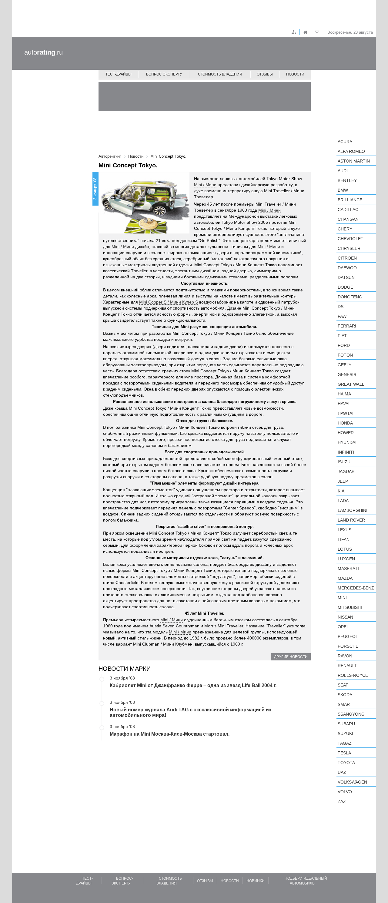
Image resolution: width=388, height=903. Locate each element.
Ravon (345, 655)
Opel (343, 626)
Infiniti (346, 452)
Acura (345, 141)
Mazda (345, 578)
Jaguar (346, 471)
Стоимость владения (220, 74)
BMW (343, 190)
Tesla (344, 752)
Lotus (345, 549)
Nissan (345, 617)
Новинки (255, 881)
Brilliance (350, 199)
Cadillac (348, 209)
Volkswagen (352, 782)
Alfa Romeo (351, 151)
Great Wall (351, 384)
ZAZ (342, 801)
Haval (344, 403)
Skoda (345, 694)
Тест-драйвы (118, 74)
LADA (343, 500)
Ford (344, 345)
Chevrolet (350, 238)
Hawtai (345, 413)
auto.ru (43, 52)
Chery (345, 229)
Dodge (345, 287)
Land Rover (351, 520)
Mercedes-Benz (356, 588)
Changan (348, 219)
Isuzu (344, 461)
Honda (345, 423)
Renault (347, 665)
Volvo (345, 791)
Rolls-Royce (353, 675)
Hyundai (347, 442)
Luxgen (346, 558)
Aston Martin (354, 161)
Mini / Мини (205, 184)
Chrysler (349, 248)
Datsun (346, 277)
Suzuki (345, 733)
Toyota (346, 762)
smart (345, 704)
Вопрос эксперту (164, 74)
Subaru (346, 723)
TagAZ (345, 743)
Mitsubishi (350, 607)
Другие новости (291, 657)
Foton (345, 355)
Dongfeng (350, 296)
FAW (342, 316)
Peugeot (348, 636)
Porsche (348, 646)
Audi (343, 170)
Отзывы (265, 74)
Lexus (344, 529)
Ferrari (347, 326)
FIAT (342, 335)
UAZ (342, 772)
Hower (346, 432)
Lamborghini (352, 510)
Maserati (348, 568)
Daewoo (347, 267)
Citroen (347, 258)
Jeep (343, 481)
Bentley (347, 180)
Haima (344, 393)
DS (340, 306)
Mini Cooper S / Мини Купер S (168, 302)
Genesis (347, 374)
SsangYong (351, 714)
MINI (342, 597)
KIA (341, 490)
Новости (295, 74)
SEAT (343, 685)
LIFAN (344, 539)
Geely (344, 364)
